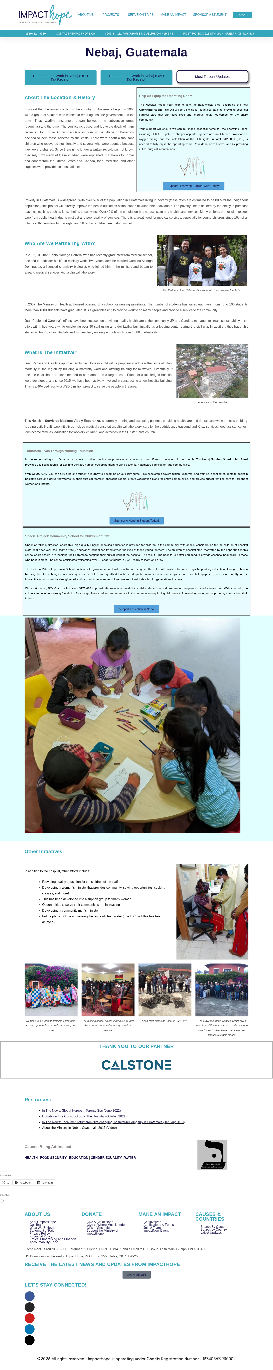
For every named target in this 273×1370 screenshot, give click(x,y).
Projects (111, 14)
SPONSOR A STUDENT (210, 14)
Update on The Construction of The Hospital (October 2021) (84, 1116)
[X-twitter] (30, 1340)
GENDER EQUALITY (106, 1157)
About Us (86, 14)
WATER (130, 1157)
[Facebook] (30, 1296)
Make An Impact (173, 14)
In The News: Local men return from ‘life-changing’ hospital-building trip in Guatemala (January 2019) (113, 1122)
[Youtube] (30, 1318)
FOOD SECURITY (53, 1157)
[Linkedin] (30, 1329)
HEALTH (31, 1157)
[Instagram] (30, 1307)
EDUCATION (78, 1157)
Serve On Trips (141, 14)
